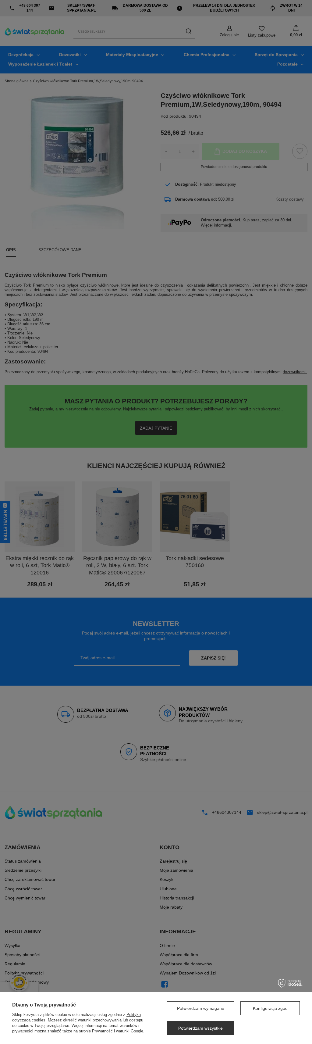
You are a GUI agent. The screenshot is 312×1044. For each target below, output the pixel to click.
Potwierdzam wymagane (200, 1008)
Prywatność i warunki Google (117, 1031)
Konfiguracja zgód (270, 1008)
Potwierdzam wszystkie (200, 1028)
